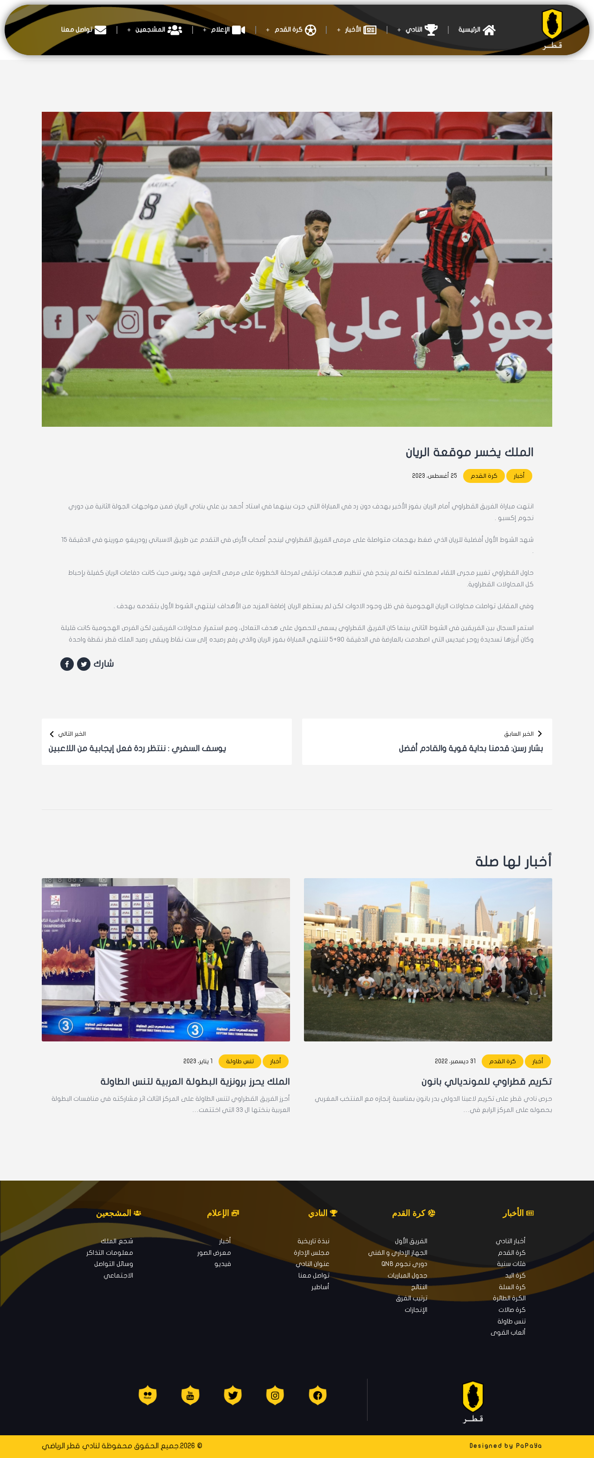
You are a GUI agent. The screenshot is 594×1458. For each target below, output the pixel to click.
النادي (414, 29)
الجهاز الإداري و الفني (398, 1252)
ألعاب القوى (508, 1332)
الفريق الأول (411, 1241)
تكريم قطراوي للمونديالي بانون (487, 1081)
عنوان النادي (312, 1263)
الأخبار (353, 29)
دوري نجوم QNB (404, 1263)
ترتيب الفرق (411, 1298)
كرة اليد (515, 1275)
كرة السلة (512, 1287)
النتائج (419, 1287)
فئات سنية (511, 1263)
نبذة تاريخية (313, 1241)
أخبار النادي (511, 1241)
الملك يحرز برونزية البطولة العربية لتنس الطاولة (195, 1081)
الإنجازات (416, 1309)
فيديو (222, 1263)
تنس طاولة (240, 1061)
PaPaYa (529, 1446)
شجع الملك (117, 1241)
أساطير (320, 1287)
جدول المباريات (407, 1275)
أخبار (519, 476)
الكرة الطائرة (509, 1298)
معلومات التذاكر (109, 1252)
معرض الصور (214, 1252)
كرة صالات (512, 1309)
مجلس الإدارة (311, 1252)
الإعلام (220, 29)
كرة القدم (289, 29)
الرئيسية (469, 29)
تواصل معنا (76, 29)
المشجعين (150, 29)
